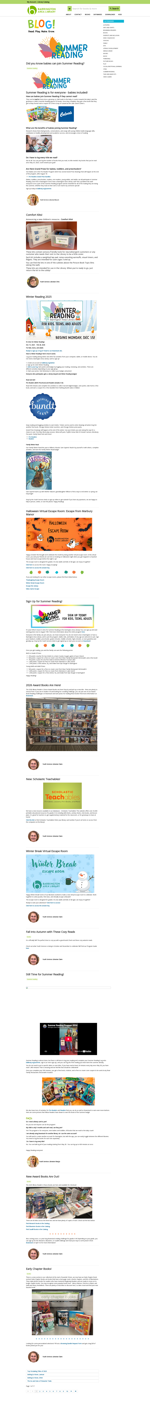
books (29, 937)
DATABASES (97, 14)
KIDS (120, 14)
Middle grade (107, 51)
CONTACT (78, 14)
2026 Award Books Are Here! (43, 685)
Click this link (30, 820)
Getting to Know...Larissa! (35, 1374)
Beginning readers (109, 30)
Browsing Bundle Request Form (71, 1343)
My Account (31, 2)
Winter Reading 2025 (39, 296)
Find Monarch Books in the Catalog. (38, 1223)
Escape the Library (32, 586)
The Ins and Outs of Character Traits (39, 1381)
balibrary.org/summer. (44, 189)
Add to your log (33, 367)
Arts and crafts (108, 27)
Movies (105, 53)
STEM (105, 69)
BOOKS (87, 14)
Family (105, 43)
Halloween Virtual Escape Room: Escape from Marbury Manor (59, 512)
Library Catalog (43, 2)
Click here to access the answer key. (38, 568)
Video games (107, 77)
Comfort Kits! (34, 215)
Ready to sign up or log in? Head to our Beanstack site (44, 351)
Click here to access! (53, 903)
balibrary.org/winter (48, 363)
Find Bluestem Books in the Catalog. (38, 1226)
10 (67, 1391)
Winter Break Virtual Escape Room (47, 851)
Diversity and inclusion (111, 35)
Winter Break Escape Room (35, 583)
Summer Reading (109, 72)
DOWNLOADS (110, 14)
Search (115, 8)
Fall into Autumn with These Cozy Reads (50, 932)
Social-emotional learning (112, 66)
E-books (106, 40)
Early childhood (109, 38)
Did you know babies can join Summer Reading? (55, 63)
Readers (31, 439)
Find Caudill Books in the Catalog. (37, 1229)
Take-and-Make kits (109, 74)
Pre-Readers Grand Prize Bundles (40, 177)
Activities (106, 25)
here (83, 632)
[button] (70, 8)
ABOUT (68, 14)
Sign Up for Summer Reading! (44, 601)
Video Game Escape (32, 589)
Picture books (108, 61)
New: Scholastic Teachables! (43, 779)
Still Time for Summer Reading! (45, 974)
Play (104, 64)
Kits (104, 46)
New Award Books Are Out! (42, 1176)
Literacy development (110, 48)
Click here (29, 565)
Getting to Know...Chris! (35, 1378)
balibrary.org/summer (33, 1062)
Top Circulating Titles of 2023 (37, 1371)
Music (105, 56)
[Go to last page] (76, 1391)
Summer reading (32, 68)
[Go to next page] (71, 1391)
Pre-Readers (33, 437)
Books (105, 33)
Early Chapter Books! (38, 1269)
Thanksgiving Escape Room (35, 580)
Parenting (106, 59)
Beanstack (86, 641)
